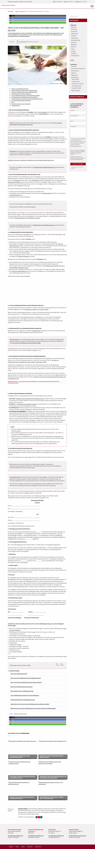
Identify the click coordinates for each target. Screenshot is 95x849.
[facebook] (37, 817)
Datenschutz (38, 846)
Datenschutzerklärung (78, 159)
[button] (12, 16)
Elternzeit (73, 46)
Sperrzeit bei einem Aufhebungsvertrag (43, 167)
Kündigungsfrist (36, 330)
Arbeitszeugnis (74, 38)
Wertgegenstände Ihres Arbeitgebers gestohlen (27, 218)
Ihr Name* (72, 110)
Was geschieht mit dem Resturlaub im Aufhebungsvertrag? (27, 99)
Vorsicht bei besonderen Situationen (21, 100)
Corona (72, 60)
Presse (17, 846)
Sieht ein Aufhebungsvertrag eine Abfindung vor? (24, 92)
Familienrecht (73, 64)
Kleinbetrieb (35, 180)
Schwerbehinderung (14, 195)
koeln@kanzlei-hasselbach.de (15, 835)
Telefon (71, 121)
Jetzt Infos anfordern (78, 164)
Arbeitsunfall (74, 31)
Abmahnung (74, 29)
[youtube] (39, 817)
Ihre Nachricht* (73, 126)
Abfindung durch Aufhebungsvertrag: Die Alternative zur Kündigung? (53, 777)
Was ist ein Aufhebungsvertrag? (20, 89)
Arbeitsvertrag (74, 33)
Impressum (29, 846)
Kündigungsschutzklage (14, 182)
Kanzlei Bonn (52, 829)
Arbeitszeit (73, 35)
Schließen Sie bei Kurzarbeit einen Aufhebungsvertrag (30, 398)
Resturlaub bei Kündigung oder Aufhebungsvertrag (20, 756)
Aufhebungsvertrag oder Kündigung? (21, 94)
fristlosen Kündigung (23, 256)
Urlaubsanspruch (75, 55)
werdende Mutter (46, 193)
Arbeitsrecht (22, 11)
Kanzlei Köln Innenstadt (14, 829)
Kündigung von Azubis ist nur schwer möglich (36, 309)
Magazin (17, 11)
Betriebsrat (73, 42)
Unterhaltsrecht (74, 77)
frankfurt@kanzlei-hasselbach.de (77, 835)
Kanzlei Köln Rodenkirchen (35, 829)
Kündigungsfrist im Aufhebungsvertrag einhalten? (25, 97)
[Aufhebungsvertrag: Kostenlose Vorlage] (58, 665)
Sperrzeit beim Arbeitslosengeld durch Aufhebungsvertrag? (22, 797)
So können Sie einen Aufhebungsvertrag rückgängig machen (22, 777)
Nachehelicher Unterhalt (77, 83)
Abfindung (73, 27)
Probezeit (16, 180)
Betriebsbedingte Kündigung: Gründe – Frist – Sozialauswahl (52, 797)
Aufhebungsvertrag (23, 713)
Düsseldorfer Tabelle (76, 88)
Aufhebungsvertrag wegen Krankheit (27, 404)
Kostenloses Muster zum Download (21, 104)
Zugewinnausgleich (75, 90)
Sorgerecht (73, 73)
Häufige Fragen (16, 105)
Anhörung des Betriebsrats (19, 271)
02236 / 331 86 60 (34, 837)
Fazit (13, 102)
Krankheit (73, 51)
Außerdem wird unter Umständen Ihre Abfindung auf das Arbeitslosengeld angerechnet (31, 160)
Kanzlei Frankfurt (74, 829)
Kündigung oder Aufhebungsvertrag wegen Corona (51, 756)
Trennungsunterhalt (76, 86)
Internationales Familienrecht (78, 68)
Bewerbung (73, 44)
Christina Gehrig (22, 41)
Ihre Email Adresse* (74, 115)
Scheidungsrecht (75, 70)
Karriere (11, 846)
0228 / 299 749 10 (69, 1)
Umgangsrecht (74, 75)
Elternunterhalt (75, 79)
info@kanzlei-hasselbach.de (75, 153)
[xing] (41, 817)
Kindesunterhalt (75, 81)
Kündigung (73, 53)
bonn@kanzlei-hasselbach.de (56, 835)
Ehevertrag (73, 66)
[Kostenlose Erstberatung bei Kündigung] (38, 289)
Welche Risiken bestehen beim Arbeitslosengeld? (24, 90)
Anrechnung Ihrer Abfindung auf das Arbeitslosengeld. (26, 343)
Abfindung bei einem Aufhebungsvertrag (44, 225)
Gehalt (72, 49)
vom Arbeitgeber (42, 112)
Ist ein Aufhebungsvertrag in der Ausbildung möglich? (26, 95)
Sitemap (23, 846)
